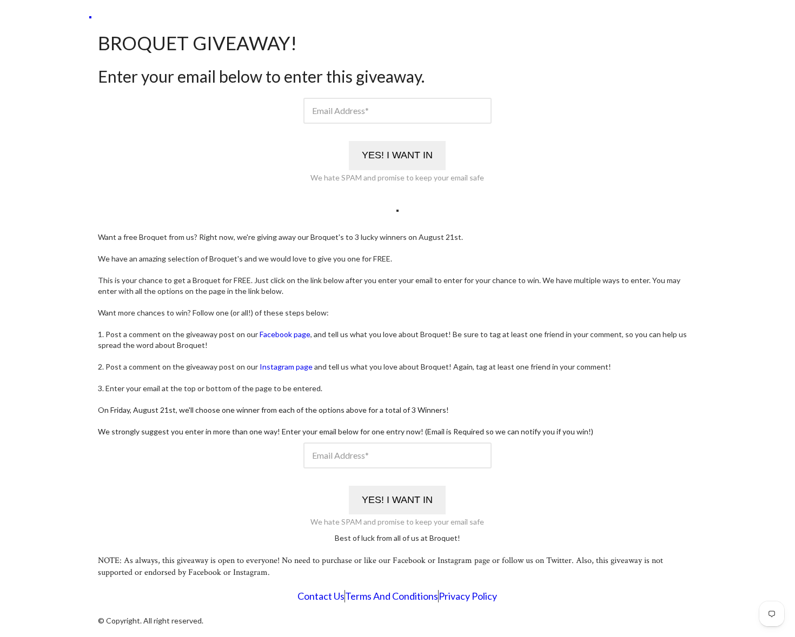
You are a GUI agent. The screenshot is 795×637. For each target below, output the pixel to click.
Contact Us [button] (321, 596)
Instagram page (286, 366)
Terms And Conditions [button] (391, 596)
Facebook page (285, 334)
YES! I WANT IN (397, 155)
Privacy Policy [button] (468, 596)
